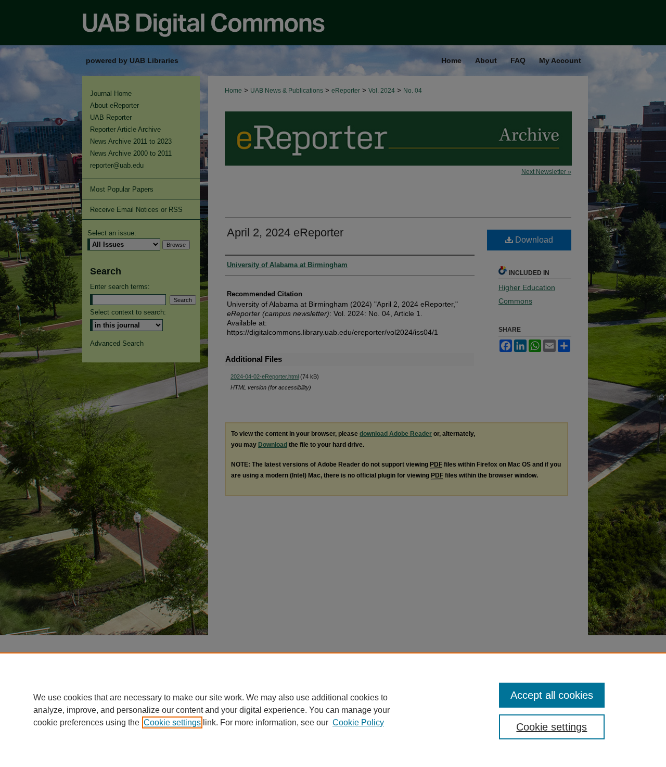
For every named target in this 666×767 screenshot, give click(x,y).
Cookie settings (172, 722)
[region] (333, 709)
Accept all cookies (551, 695)
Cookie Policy (358, 722)
